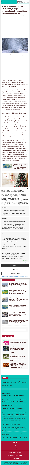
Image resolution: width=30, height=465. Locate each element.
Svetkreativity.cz (23, 381)
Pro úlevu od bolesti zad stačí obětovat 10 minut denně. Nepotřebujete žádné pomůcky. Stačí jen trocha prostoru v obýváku (14, 429)
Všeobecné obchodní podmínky (15, 455)
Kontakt (26, 276)
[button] (28, 189)
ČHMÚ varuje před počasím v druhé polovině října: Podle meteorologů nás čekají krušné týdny (18, 307)
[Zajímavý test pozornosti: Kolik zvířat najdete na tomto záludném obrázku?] (6, 342)
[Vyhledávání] (15, 330)
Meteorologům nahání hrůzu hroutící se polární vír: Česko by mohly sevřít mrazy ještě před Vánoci (18, 321)
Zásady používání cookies (15, 452)
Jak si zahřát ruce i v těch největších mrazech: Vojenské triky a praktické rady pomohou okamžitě (17, 314)
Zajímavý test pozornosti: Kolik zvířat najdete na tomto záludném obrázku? (18, 342)
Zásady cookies (5, 276)
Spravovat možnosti (15, 273)
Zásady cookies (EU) (15, 458)
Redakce (15, 442)
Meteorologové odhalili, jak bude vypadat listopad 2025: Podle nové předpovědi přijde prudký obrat (17, 292)
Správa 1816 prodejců (7, 263)
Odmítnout (15, 269)
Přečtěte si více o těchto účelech (19, 263)
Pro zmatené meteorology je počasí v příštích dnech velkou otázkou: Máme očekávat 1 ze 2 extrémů (18, 284)
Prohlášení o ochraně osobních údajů (16, 276)
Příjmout (15, 265)
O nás (15, 445)
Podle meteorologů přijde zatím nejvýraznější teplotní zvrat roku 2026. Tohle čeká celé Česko (18, 299)
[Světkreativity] (23, 2)
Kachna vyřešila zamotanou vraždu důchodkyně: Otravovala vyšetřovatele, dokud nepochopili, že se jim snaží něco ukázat (18, 357)
